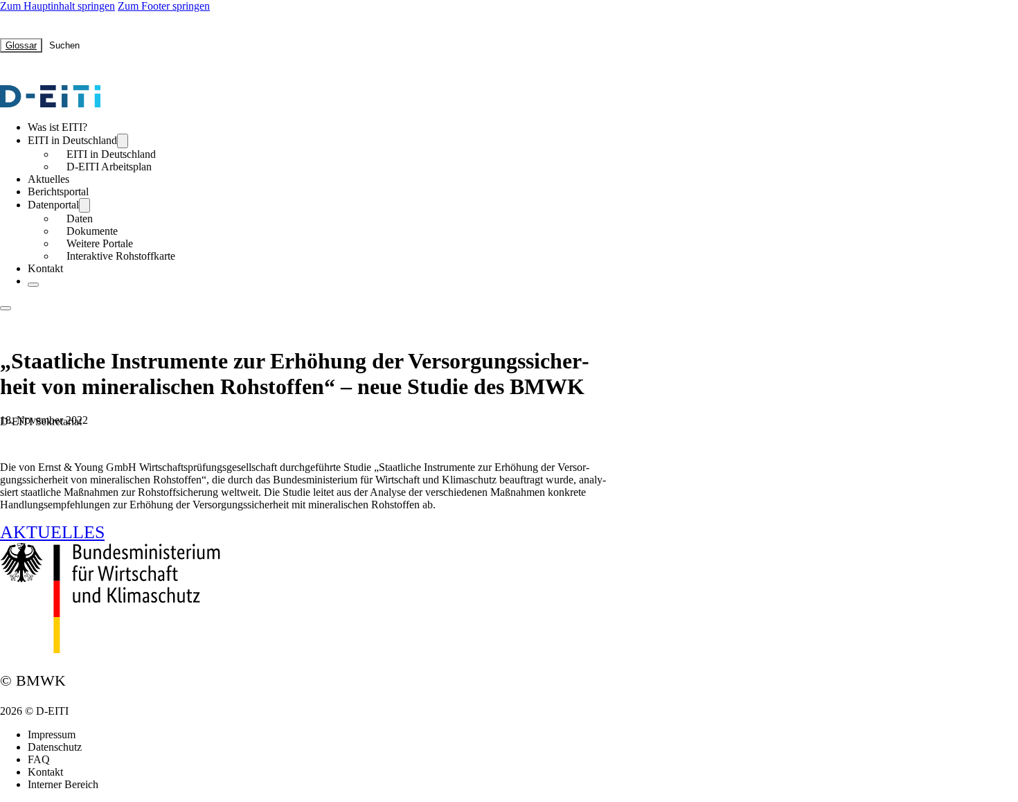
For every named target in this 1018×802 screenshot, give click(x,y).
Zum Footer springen (164, 6)
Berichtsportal (58, 191)
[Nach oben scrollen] (969, 764)
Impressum (51, 734)
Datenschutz (55, 747)
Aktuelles (48, 179)
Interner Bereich (63, 784)
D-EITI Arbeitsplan (109, 166)
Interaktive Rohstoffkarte (120, 256)
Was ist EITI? (57, 127)
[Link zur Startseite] (50, 103)
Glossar (21, 45)
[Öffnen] (5, 308)
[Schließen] (33, 285)
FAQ (39, 759)
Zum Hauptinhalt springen (57, 6)
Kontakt (45, 268)
